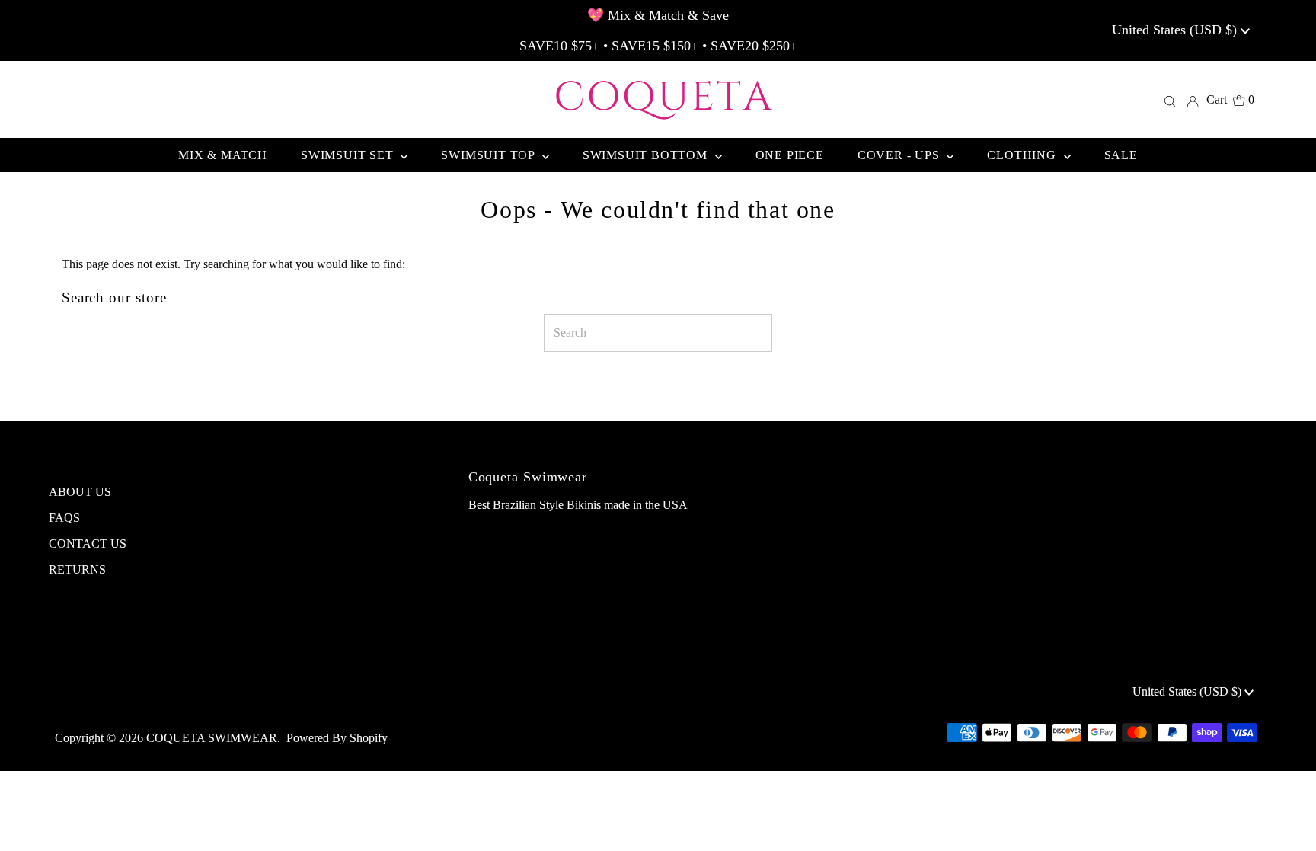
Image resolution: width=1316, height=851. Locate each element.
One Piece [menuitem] (789, 155)
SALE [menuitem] (1121, 155)
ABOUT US (80, 491)
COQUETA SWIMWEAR (211, 737)
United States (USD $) (1176, 29)
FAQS (64, 517)
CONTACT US (87, 543)
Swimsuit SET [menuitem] (349, 155)
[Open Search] (1170, 100)
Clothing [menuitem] (1023, 155)
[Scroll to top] (1285, 820)
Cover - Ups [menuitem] (901, 155)
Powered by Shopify (337, 737)
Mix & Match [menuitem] (222, 155)
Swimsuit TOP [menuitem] (489, 155)
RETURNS (77, 569)
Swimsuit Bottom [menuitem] (647, 155)
